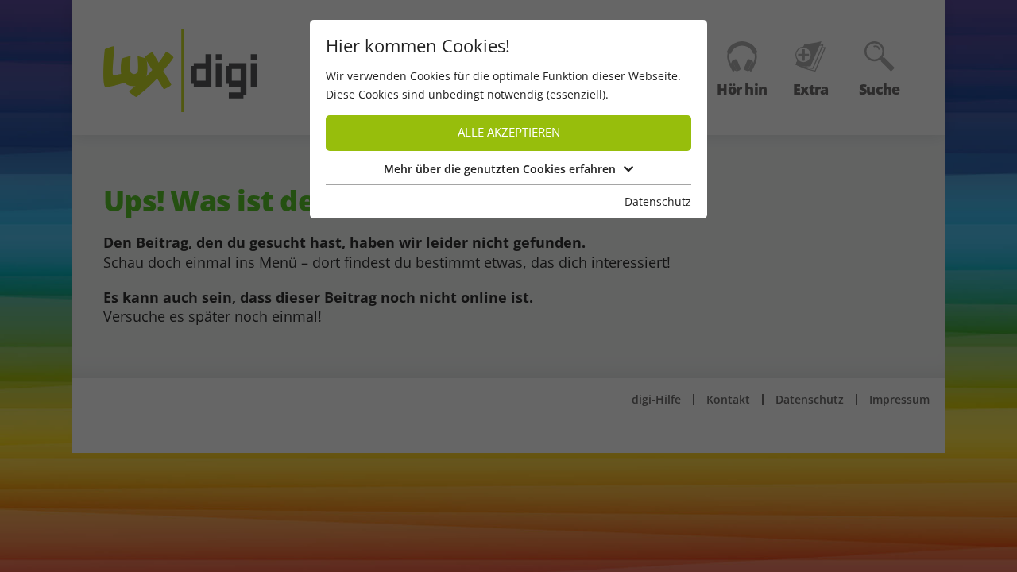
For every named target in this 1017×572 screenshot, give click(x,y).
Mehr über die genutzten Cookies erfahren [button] (500, 168)
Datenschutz (658, 201)
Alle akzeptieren (509, 132)
